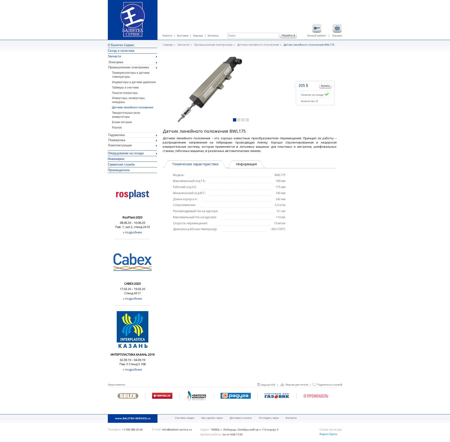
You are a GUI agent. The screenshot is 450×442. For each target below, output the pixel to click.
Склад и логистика (121, 50)
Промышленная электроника (128, 67)
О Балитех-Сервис (121, 45)
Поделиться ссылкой (329, 384)
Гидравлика (116, 135)
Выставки (182, 35)
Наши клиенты (116, 384)
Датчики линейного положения (132, 107)
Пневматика (116, 140)
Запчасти (114, 56)
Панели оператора (125, 93)
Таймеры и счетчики (125, 87)
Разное (117, 127)
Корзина (337, 35)
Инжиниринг (116, 159)
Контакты (213, 35)
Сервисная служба (121, 164)
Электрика (115, 62)
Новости (167, 35)
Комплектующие (120, 145)
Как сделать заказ (212, 417)
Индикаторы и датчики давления (134, 82)
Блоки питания (122, 122)
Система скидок (184, 417)
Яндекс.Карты (328, 434)
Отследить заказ (269, 417)
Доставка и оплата (241, 417)
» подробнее (132, 232)
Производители (119, 170)
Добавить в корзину (325, 86)
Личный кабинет (316, 35)
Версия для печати (297, 384)
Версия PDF (268, 384)
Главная (168, 44)
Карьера (198, 35)
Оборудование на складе (126, 153)
